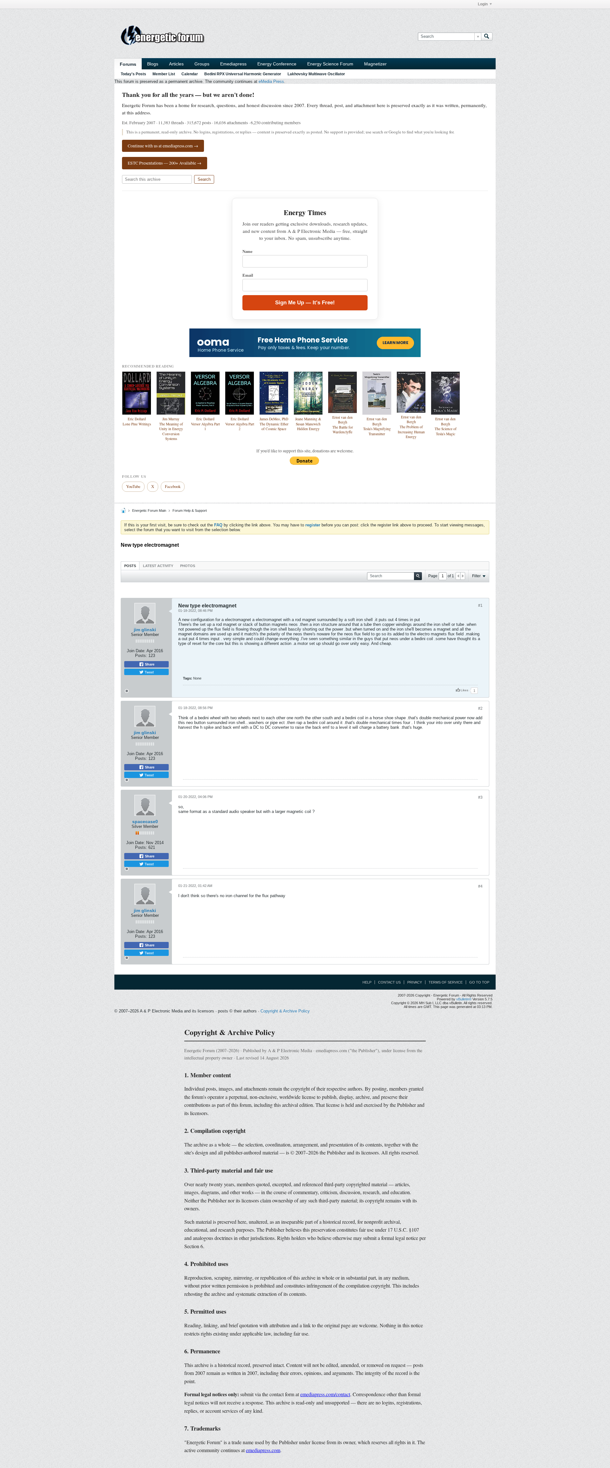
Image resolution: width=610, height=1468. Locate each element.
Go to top (479, 982)
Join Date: (136, 650)
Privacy (414, 982)
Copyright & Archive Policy (285, 1011)
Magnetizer (375, 63)
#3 (480, 797)
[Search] (486, 36)
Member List (163, 74)
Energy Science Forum (330, 63)
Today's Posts (133, 74)
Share (149, 664)
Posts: (141, 655)
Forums (128, 64)
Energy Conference (276, 63)
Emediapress (233, 63)
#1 (480, 605)
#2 (480, 708)
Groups (201, 63)
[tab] (130, 565)
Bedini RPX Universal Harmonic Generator (242, 74)
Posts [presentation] (130, 566)
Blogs (152, 63)
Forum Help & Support (190, 510)
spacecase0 (145, 821)
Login (483, 4)
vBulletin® (463, 999)
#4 (480, 886)
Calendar (189, 74)
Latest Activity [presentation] (158, 566)
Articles (176, 63)
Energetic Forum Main (149, 510)
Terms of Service (446, 982)
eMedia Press (271, 81)
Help (367, 982)
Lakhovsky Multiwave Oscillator (316, 74)
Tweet (149, 671)
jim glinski (145, 629)
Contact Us (389, 982)
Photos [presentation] (187, 566)
